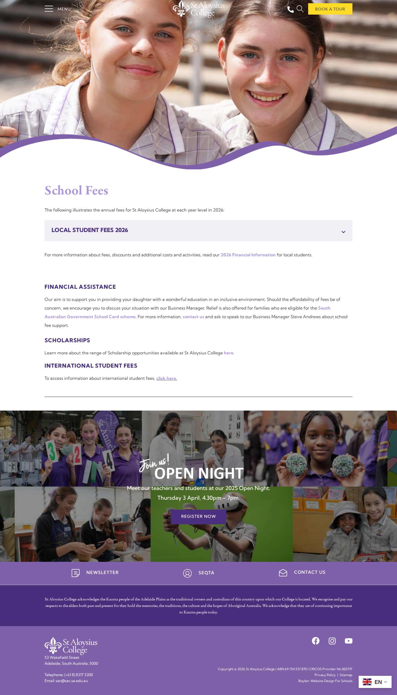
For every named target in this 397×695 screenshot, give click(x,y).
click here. (166, 379)
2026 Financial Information (248, 255)
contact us (193, 317)
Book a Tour (330, 8)
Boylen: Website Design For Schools (325, 681)
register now (198, 517)
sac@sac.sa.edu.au (72, 681)
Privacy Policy (325, 675)
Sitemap (346, 675)
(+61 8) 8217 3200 (78, 675)
